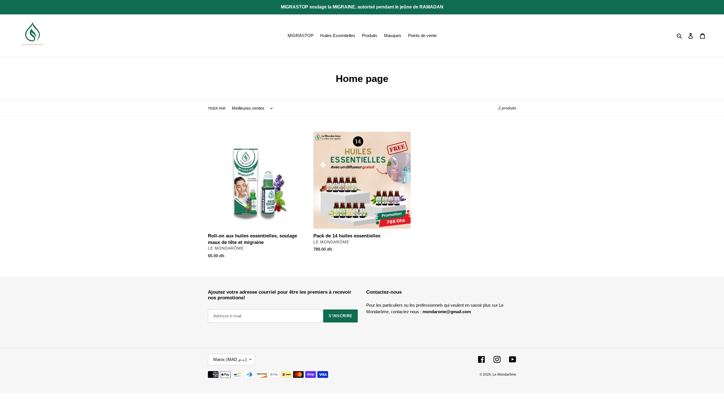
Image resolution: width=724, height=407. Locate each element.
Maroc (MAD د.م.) (230, 359)
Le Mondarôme (504, 374)
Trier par (217, 109)
